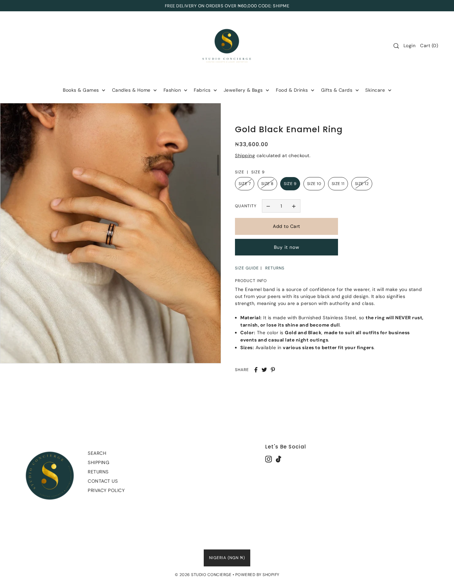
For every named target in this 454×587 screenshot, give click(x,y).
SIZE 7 (245, 183)
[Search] (396, 46)
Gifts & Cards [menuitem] (337, 90)
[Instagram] (268, 458)
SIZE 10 (314, 183)
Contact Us (103, 481)
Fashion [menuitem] (173, 90)
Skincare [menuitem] (376, 90)
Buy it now (286, 247)
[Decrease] (268, 206)
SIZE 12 (362, 183)
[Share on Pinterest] (273, 369)
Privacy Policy (106, 490)
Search (97, 453)
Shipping (245, 155)
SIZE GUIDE (247, 268)
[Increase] (293, 206)
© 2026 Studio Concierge (203, 574)
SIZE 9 (290, 183)
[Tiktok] (278, 458)
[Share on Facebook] (256, 369)
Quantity (246, 206)
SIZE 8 (267, 183)
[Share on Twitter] (264, 369)
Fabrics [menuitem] (203, 90)
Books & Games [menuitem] (81, 90)
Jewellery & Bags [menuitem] (244, 90)
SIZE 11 (338, 183)
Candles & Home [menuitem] (132, 90)
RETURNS (274, 268)
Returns (98, 472)
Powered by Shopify (257, 574)
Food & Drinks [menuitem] (292, 90)
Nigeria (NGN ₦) (227, 557)
